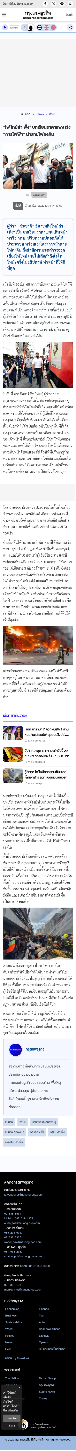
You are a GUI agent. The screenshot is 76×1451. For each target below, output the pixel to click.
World (8, 1328)
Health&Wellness (49, 1328)
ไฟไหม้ (22, 1122)
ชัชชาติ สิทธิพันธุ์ (14, 1132)
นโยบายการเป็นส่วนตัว (52, 1349)
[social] (45, 4)
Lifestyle (44, 1335)
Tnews (43, 1398)
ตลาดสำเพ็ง (37, 1132)
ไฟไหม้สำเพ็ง (57, 1132)
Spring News (47, 1391)
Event (8, 1349)
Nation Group (47, 1378)
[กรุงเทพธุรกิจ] (38, 15)
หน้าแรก (25, 114)
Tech (42, 1315)
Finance (44, 1308)
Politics (9, 1335)
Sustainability (13, 1322)
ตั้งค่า (12, 1426)
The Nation (12, 1378)
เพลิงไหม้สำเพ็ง (14, 1142)
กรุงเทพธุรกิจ (46, 1385)
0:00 (12, 27)
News (40, 114)
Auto (42, 1322)
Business (11, 1315)
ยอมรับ (12, 1418)
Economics (12, 1308)
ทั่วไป (52, 114)
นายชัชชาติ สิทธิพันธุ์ (44, 1122)
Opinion (44, 1342)
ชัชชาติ (9, 1122)
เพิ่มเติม (13, 1410)
